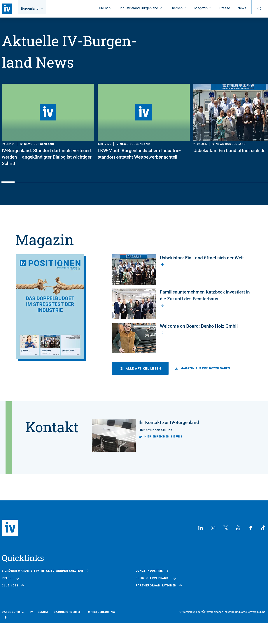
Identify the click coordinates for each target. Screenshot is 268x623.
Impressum (39, 612)
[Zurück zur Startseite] (7, 9)
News (241, 8)
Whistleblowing (101, 612)
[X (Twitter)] (226, 527)
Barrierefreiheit (68, 612)
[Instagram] (213, 527)
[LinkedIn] (201, 527)
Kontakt (52, 426)
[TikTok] (263, 527)
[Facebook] (251, 527)
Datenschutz (13, 612)
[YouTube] (238, 527)
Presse (224, 8)
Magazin (44, 239)
